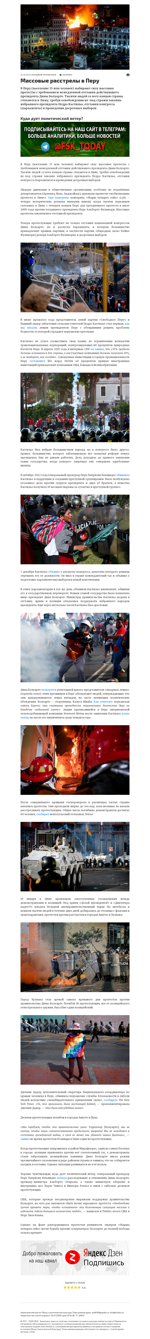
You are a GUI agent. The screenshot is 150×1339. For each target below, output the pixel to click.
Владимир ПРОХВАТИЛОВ (44, 75)
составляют (37, 361)
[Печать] (128, 74)
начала (62, 1178)
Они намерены (58, 197)
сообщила (110, 1100)
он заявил (97, 349)
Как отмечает (103, 701)
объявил (54, 571)
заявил (25, 1139)
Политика (67, 75)
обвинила (122, 475)
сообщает (42, 814)
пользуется (48, 689)
